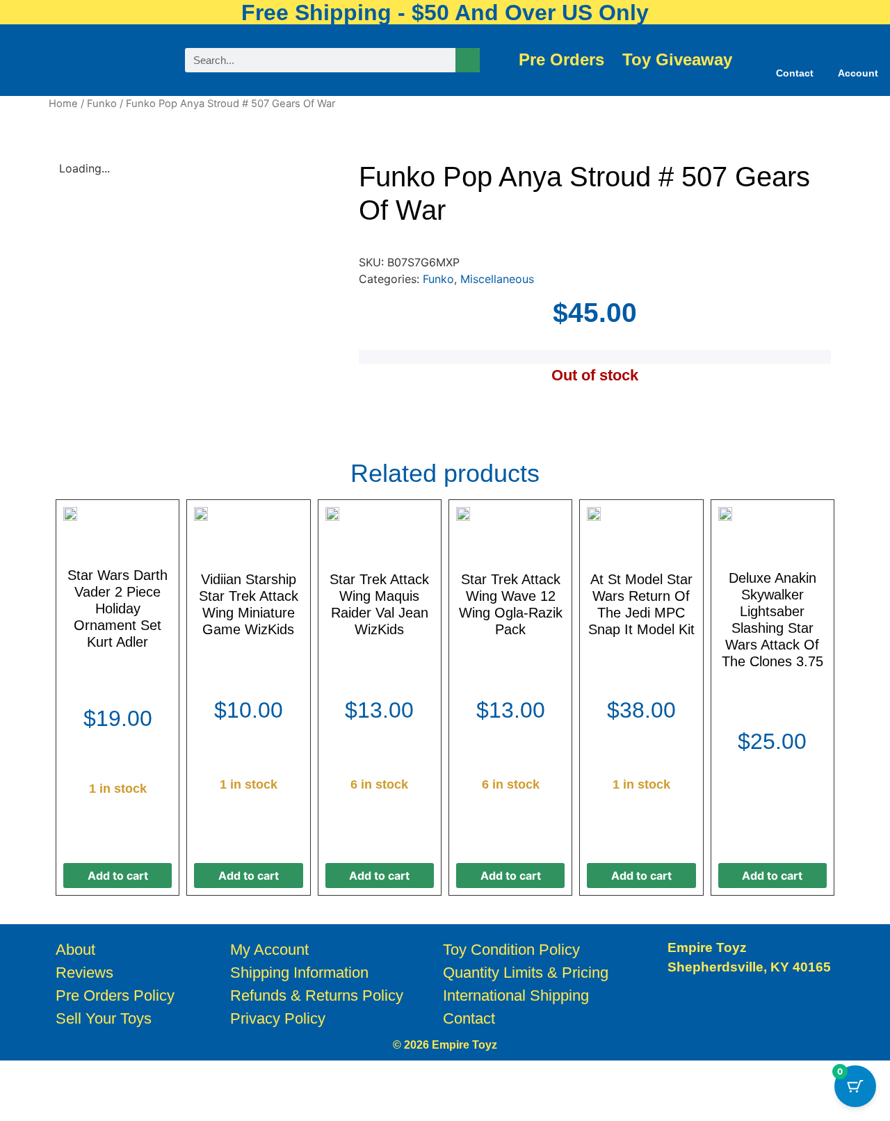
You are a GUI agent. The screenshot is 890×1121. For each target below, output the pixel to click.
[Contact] (794, 51)
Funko (102, 103)
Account (858, 73)
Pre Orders (561, 59)
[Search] (467, 60)
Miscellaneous (497, 279)
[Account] (858, 51)
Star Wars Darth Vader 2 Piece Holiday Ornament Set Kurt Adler (117, 608)
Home (63, 103)
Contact (795, 73)
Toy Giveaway (677, 59)
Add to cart (118, 875)
